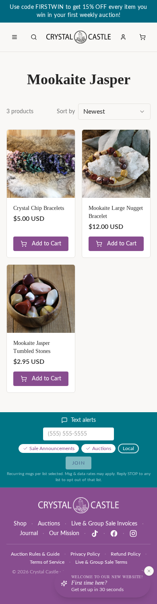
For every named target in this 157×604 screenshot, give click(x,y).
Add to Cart (46, 244)
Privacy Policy (85, 554)
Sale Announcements (51, 448)
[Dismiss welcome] (149, 571)
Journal (29, 533)
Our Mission (64, 533)
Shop (20, 524)
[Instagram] (133, 533)
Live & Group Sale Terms (101, 562)
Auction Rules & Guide (35, 554)
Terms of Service (47, 562)
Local (128, 448)
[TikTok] (95, 533)
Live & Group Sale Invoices (104, 524)
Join (78, 463)
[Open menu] (14, 37)
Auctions (101, 448)
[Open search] (34, 37)
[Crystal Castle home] (78, 37)
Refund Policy (125, 554)
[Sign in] (123, 37)
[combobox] (114, 112)
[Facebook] (114, 533)
